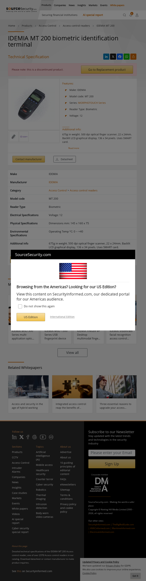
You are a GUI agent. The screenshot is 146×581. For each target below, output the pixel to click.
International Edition (62, 317)
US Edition (31, 317)
